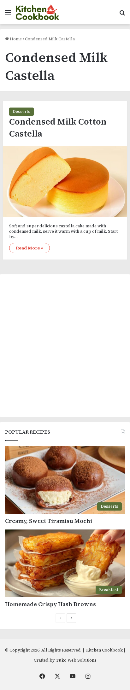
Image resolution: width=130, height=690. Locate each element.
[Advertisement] (65, 346)
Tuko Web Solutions (76, 660)
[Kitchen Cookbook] (37, 12)
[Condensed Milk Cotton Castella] (65, 181)
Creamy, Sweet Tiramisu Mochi (48, 521)
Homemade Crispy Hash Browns (50, 604)
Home (15, 39)
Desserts (21, 111)
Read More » (29, 248)
